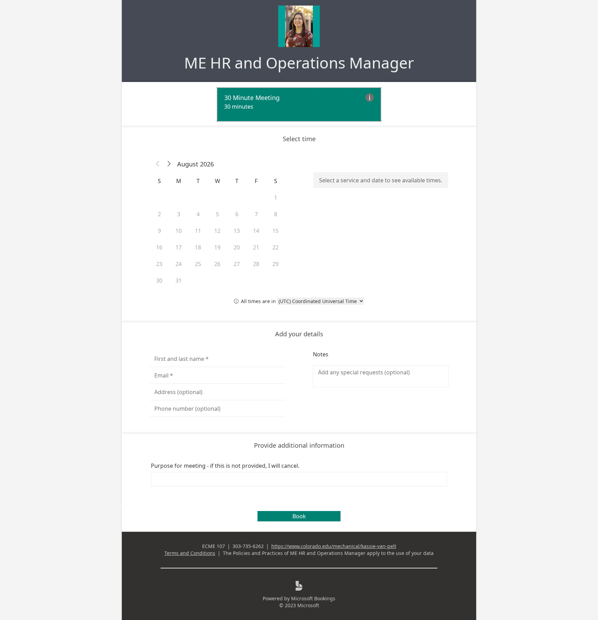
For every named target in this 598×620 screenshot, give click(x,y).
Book (299, 516)
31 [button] (178, 280)
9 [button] (159, 231)
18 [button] (198, 247)
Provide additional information (299, 445)
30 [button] (159, 280)
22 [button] (275, 247)
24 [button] (178, 264)
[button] (157, 164)
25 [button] (198, 264)
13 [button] (237, 231)
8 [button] (275, 214)
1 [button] (275, 197)
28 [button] (256, 264)
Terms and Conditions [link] (189, 553)
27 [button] (237, 264)
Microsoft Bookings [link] (313, 598)
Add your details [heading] (299, 334)
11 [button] (198, 231)
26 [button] (217, 264)
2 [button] (159, 214)
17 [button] (178, 247)
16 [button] (159, 247)
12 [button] (217, 231)
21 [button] (256, 247)
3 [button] (178, 214)
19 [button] (217, 247)
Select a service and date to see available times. (380, 180)
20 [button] (237, 247)
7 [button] (256, 214)
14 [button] (256, 231)
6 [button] (236, 214)
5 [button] (217, 214)
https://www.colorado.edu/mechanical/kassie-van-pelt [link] (333, 546)
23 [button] (159, 264)
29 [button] (275, 264)
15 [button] (275, 231)
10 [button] (178, 231)
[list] (299, 104)
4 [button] (198, 214)
